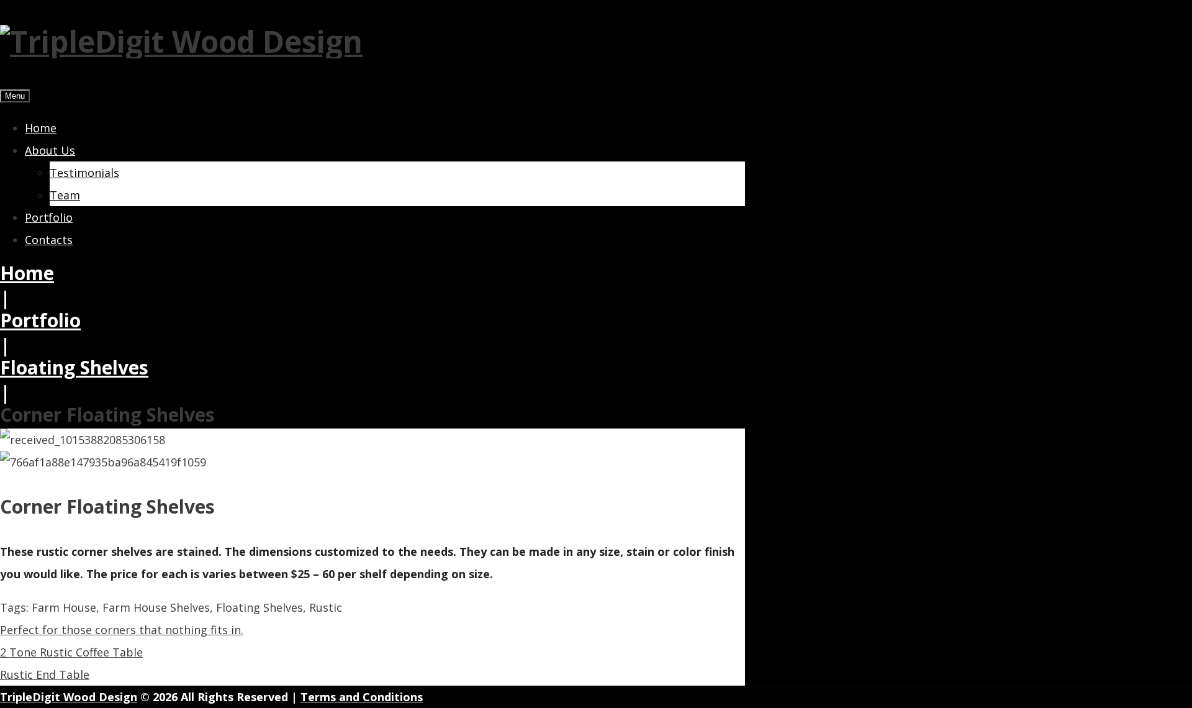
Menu (15, 96)
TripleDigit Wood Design (68, 696)
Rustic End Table (44, 674)
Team (65, 195)
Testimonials (84, 172)
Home (40, 127)
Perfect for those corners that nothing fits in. (121, 629)
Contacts (49, 239)
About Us (50, 150)
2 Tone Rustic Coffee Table (71, 652)
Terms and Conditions (361, 696)
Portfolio (49, 217)
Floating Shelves (74, 367)
